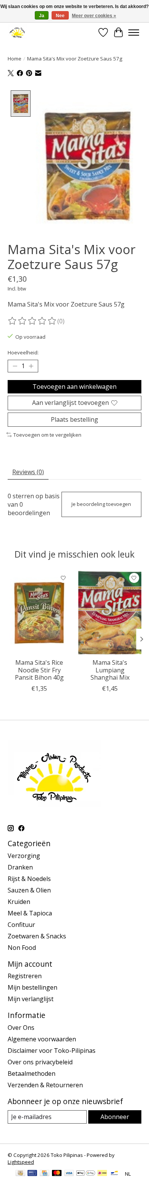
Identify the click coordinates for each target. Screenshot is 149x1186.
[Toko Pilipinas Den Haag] (17, 32)
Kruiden (19, 901)
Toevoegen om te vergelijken (47, 434)
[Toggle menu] (133, 32)
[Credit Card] (44, 1174)
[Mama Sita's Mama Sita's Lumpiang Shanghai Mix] (109, 612)
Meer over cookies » (94, 15)
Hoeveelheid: (23, 352)
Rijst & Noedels (29, 878)
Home (14, 58)
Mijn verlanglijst (30, 999)
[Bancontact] (114, 1174)
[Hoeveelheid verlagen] (15, 366)
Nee (60, 15)
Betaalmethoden (31, 1073)
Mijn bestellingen (32, 987)
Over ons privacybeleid (40, 1062)
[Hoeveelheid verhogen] (31, 366)
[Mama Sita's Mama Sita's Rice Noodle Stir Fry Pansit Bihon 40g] (39, 612)
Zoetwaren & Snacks (37, 936)
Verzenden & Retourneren (45, 1085)
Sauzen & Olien (29, 890)
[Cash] (20, 1174)
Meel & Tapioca (30, 913)
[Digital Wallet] (85, 1174)
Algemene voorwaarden (42, 1039)
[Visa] (69, 1174)
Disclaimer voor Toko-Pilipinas (52, 1050)
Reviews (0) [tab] (28, 472)
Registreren (25, 976)
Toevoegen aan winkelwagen (74, 386)
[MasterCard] (57, 1174)
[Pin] (32, 1174)
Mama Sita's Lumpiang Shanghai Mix (110, 669)
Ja (41, 15)
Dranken (20, 867)
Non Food (22, 947)
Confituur (21, 924)
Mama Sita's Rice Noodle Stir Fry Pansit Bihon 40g (39, 669)
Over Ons (21, 1027)
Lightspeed (21, 1161)
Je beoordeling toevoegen (101, 504)
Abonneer (114, 1117)
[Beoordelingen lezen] (32, 321)
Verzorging (24, 856)
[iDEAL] (102, 1174)
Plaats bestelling (74, 419)
